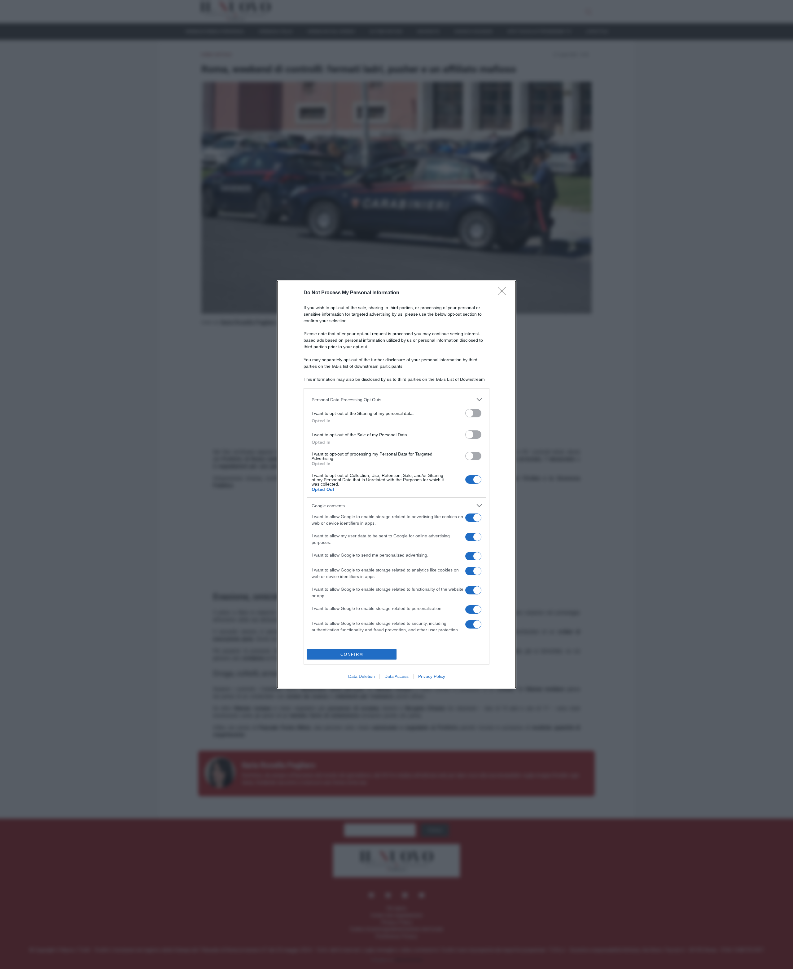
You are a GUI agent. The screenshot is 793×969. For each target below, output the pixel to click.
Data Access (396, 676)
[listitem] (396, 399)
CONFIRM (351, 654)
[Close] (504, 293)
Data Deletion (361, 676)
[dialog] (396, 484)
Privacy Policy (431, 676)
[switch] (473, 413)
